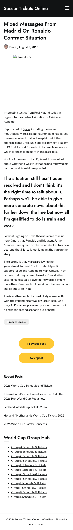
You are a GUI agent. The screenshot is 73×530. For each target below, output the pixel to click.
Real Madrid (42, 112)
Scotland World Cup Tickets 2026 (25, 407)
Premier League (16, 321)
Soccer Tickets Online (26, 8)
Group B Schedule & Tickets (29, 451)
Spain (26, 129)
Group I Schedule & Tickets (28, 483)
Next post (36, 358)
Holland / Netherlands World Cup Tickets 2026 (34, 415)
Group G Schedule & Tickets (29, 474)
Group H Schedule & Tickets (29, 478)
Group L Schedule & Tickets (28, 496)
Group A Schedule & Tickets (29, 447)
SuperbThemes (36, 523)
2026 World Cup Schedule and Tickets (28, 385)
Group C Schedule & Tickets (29, 456)
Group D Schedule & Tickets (29, 460)
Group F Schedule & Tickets (28, 469)
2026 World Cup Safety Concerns (25, 424)
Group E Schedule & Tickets (28, 465)
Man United (50, 270)
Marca (24, 133)
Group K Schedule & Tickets (29, 492)
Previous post (36, 343)
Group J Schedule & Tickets (28, 487)
